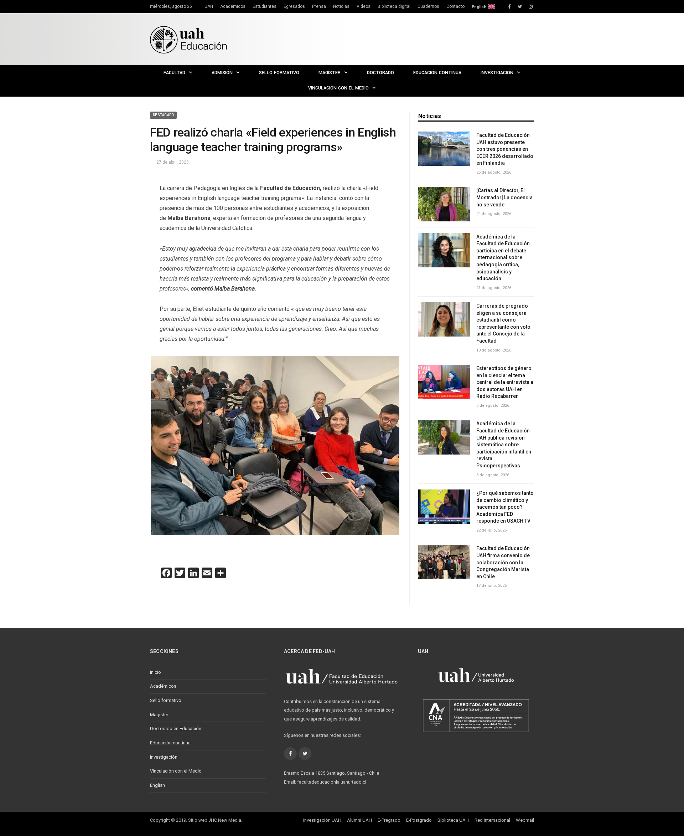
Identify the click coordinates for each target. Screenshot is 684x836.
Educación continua (437, 73)
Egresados (294, 6)
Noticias (341, 6)
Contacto (455, 6)
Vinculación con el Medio (338, 88)
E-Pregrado (389, 820)
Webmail (525, 820)
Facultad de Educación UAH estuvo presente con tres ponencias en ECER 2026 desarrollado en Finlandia (504, 149)
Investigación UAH (322, 820)
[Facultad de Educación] (188, 39)
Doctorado (380, 73)
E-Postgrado (419, 820)
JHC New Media (224, 820)
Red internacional (492, 820)
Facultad (174, 73)
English (479, 6)
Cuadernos (428, 6)
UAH (208, 6)
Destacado (163, 115)
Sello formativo (279, 73)
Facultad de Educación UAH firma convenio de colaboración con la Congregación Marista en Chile (503, 562)
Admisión (222, 73)
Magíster (329, 73)
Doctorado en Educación (175, 728)
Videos (363, 6)
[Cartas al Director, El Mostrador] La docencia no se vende (504, 197)
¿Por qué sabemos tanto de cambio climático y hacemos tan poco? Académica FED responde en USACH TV (505, 507)
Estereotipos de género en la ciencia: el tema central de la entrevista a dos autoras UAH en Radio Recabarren (504, 382)
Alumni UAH (359, 820)
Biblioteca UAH (453, 820)
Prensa (319, 6)
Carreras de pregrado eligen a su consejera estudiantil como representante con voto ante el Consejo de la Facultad (503, 323)
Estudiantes (264, 6)
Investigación (497, 73)
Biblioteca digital (394, 6)
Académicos (232, 6)
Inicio (155, 672)
